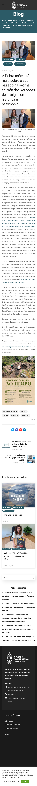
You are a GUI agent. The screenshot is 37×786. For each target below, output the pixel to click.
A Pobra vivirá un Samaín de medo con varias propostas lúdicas (16, 556)
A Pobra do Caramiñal (10, 411)
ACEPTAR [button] (24, 781)
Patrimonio (20, 64)
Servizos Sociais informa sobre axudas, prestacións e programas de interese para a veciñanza (18, 607)
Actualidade (12, 20)
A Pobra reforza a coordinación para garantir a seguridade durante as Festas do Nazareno (18, 596)
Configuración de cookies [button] (11, 781)
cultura (5, 415)
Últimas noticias (8, 511)
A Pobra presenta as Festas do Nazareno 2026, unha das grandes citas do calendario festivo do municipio (17, 618)
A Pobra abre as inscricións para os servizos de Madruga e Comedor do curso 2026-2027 (18, 629)
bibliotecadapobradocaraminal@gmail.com (16, 347)
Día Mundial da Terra (13, 515)
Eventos (8, 64)
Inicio (4, 20)
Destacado (14, 415)
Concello (23, 411)
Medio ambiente (18, 507)
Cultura (20, 59)
